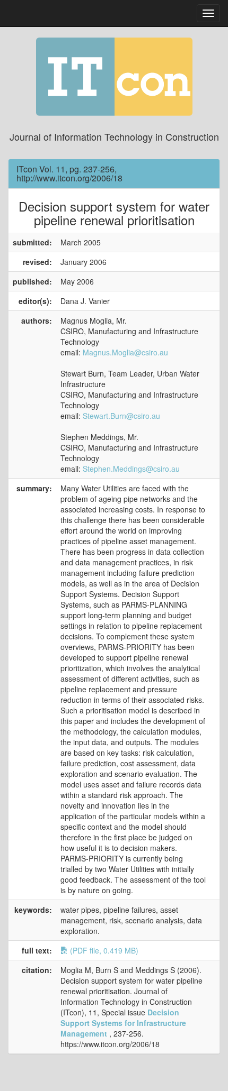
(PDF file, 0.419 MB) (103, 950)
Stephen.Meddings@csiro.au (131, 468)
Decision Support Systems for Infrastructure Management (123, 1023)
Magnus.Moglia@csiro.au (125, 352)
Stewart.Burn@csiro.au (121, 415)
